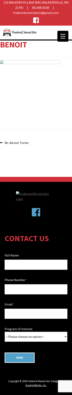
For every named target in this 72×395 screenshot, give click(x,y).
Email (9, 304)
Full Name (11, 255)
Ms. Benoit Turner (16, 143)
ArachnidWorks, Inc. (36, 385)
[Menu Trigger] (62, 36)
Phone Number (15, 280)
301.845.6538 (40, 8)
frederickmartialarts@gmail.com (36, 13)
